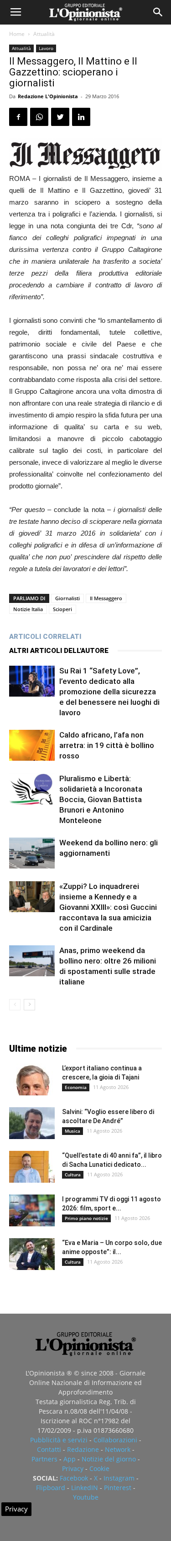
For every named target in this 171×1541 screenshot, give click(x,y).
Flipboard (50, 1487)
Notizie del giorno (109, 1459)
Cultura (73, 1174)
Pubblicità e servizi (59, 1440)
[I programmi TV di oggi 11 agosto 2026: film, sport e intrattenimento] (32, 1210)
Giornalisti (67, 598)
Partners (44, 1459)
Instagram (119, 1478)
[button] (158, 12)
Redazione (83, 1449)
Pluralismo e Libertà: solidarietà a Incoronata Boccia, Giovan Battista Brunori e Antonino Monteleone (100, 799)
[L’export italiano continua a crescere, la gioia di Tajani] (32, 1079)
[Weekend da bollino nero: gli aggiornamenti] (32, 853)
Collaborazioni (115, 1440)
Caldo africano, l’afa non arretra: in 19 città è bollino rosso (106, 745)
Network (117, 1449)
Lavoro (46, 48)
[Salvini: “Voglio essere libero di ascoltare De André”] (32, 1123)
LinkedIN (84, 1487)
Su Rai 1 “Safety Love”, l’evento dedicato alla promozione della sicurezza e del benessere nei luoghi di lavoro (109, 691)
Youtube (85, 1497)
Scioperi (62, 609)
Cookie (99, 1468)
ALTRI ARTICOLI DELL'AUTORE (59, 651)
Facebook (74, 1478)
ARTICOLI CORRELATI (45, 636)
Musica (72, 1131)
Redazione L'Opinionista (48, 96)
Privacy (72, 1468)
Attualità (44, 34)
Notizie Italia (28, 609)
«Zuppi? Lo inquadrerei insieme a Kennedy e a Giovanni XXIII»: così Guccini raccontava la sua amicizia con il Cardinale (108, 907)
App (69, 1459)
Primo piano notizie (86, 1218)
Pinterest (117, 1487)
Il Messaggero (106, 598)
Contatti (49, 1449)
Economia (76, 1087)
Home (17, 34)
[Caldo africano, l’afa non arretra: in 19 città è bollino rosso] (32, 745)
